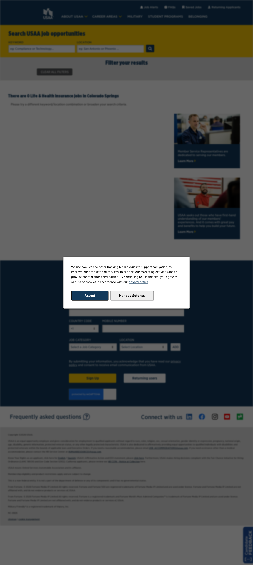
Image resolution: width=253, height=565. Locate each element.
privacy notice (138, 282)
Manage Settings (132, 295)
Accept (89, 295)
